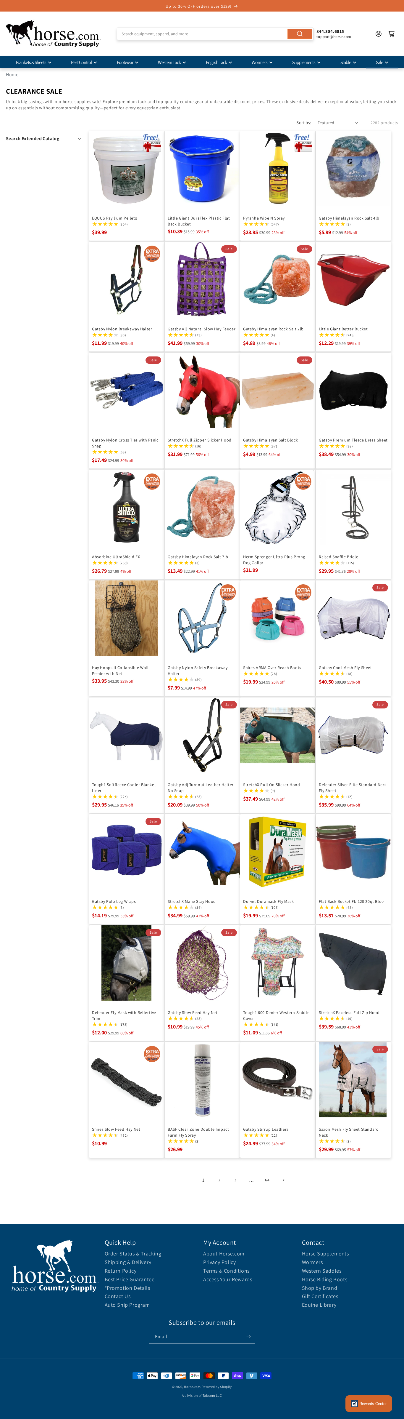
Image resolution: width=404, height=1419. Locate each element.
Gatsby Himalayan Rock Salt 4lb (349, 217)
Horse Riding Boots (325, 1279)
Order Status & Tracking (133, 1253)
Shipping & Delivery (128, 1262)
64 (267, 1180)
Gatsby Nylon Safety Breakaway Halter (197, 670)
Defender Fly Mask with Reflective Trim (124, 1015)
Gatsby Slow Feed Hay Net (192, 1012)
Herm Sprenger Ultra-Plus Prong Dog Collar (274, 559)
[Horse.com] (53, 33)
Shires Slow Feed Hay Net (116, 1129)
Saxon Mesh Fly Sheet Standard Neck (349, 1132)
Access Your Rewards (227, 1279)
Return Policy (121, 1270)
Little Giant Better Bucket (343, 329)
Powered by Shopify (217, 1387)
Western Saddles (322, 1270)
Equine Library (319, 1304)
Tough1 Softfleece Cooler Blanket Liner (124, 787)
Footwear (125, 62)
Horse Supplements (325, 1253)
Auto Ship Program (127, 1304)
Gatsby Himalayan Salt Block (270, 439)
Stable (345, 62)
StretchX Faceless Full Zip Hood (349, 1012)
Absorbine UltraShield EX (116, 556)
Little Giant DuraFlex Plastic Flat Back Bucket (199, 220)
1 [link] (203, 1180)
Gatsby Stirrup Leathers (266, 1129)
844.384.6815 (330, 31)
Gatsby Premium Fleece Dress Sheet (353, 439)
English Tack (216, 62)
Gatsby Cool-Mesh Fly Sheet (345, 667)
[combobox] (215, 34)
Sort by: (303, 122)
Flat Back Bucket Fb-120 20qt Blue (351, 901)
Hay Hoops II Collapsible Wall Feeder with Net (120, 670)
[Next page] (283, 1179)
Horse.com (192, 1387)
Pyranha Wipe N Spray (264, 217)
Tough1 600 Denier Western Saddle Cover (276, 1015)
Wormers (259, 62)
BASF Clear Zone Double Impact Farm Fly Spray (198, 1132)
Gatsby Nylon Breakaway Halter (122, 329)
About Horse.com (224, 1253)
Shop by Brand (319, 1287)
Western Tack (169, 62)
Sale (379, 62)
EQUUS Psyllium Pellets (114, 217)
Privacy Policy (219, 1262)
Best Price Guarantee (130, 1279)
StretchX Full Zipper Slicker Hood (200, 439)
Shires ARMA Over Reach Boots (272, 667)
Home (12, 74)
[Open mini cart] (391, 33)
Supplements (303, 62)
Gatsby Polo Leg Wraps (114, 901)
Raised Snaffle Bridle (338, 556)
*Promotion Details (127, 1287)
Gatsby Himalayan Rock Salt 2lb (273, 329)
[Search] (299, 34)
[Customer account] (378, 33)
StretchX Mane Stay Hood (192, 901)
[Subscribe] (248, 1337)
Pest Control (81, 62)
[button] (44, 139)
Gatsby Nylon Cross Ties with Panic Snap (125, 442)
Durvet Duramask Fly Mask (268, 901)
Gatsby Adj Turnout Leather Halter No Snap (201, 787)
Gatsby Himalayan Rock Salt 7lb (198, 556)
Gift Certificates (320, 1296)
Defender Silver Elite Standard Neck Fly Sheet (353, 787)
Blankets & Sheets (31, 62)
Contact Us (118, 1296)
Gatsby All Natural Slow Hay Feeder (201, 329)
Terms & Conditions (226, 1270)
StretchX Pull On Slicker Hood (271, 784)
